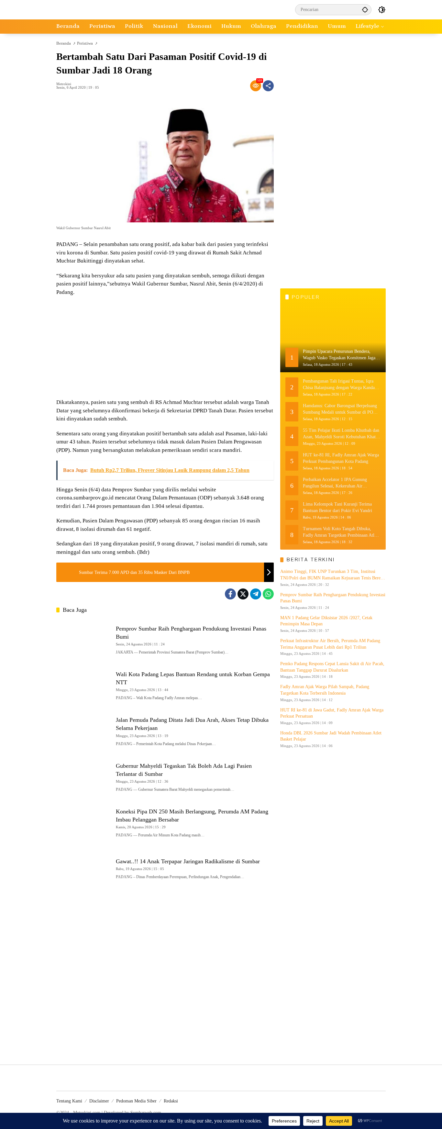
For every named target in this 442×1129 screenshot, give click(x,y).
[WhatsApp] (268, 593)
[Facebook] (230, 593)
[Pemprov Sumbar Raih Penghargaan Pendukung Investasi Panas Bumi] (83, 639)
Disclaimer (99, 1101)
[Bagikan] (268, 85)
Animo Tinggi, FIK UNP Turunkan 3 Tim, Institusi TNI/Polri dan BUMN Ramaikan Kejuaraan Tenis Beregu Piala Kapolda (332, 575)
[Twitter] (243, 593)
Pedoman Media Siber (136, 1101)
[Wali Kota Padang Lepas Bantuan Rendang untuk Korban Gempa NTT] (83, 684)
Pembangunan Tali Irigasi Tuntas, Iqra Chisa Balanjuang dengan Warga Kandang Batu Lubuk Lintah (341, 385)
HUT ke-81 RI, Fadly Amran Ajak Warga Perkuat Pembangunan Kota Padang (341, 458)
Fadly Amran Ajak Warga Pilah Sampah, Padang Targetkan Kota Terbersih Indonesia (324, 690)
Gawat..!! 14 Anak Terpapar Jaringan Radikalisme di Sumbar (188, 861)
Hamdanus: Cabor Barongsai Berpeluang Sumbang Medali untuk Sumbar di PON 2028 (340, 409)
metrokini (63, 84)
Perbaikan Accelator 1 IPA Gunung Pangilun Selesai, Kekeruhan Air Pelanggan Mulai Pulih (335, 483)
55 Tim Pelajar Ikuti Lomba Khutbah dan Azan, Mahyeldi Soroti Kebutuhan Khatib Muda (341, 434)
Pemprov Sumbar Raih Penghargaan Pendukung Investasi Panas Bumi (332, 598)
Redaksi (171, 1101)
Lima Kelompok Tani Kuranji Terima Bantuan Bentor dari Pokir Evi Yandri (337, 507)
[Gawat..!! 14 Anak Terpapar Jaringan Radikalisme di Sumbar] (83, 867)
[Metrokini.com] (85, 9)
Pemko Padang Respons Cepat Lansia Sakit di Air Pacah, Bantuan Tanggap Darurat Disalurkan (332, 667)
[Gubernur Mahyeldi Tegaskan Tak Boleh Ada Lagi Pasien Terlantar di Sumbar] (83, 776)
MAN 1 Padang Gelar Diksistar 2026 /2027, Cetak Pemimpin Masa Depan (326, 621)
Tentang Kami (69, 1101)
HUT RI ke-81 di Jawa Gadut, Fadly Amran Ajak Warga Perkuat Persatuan (331, 713)
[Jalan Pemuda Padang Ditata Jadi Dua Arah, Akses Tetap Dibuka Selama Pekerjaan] (83, 730)
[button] (365, 9)
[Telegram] (255, 593)
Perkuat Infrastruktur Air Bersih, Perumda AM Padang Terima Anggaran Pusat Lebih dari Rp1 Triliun (330, 644)
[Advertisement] (165, 348)
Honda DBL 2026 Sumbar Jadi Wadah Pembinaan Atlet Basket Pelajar (330, 736)
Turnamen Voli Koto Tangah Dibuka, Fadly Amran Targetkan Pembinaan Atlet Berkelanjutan (340, 532)
